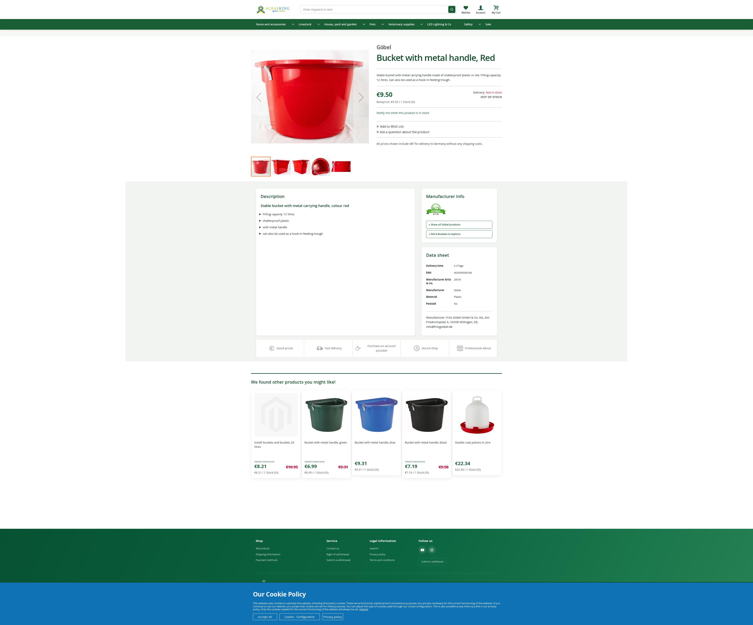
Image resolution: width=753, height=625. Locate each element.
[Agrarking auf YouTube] (422, 550)
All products (263, 548)
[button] (259, 97)
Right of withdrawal (337, 554)
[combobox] (378, 9)
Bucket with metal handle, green (326, 442)
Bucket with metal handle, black (426, 442)
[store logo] (273, 9)
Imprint (374, 548)
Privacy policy (378, 554)
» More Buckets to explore (444, 234)
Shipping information (268, 554)
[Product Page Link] (276, 435)
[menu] (376, 24)
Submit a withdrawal (338, 560)
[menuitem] (274, 24)
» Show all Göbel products (444, 224)
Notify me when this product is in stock (402, 113)
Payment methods (266, 560)
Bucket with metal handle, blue (375, 442)
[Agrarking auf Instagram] (432, 550)
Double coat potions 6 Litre (472, 442)
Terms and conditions (382, 560)
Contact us (332, 548)
